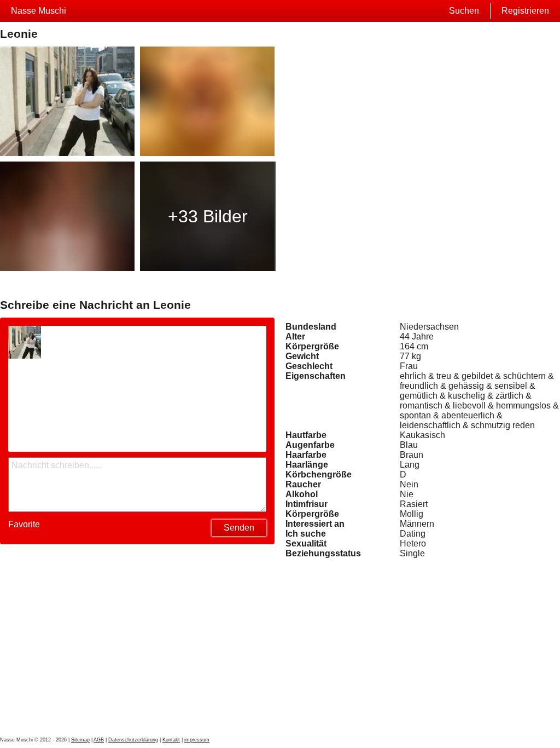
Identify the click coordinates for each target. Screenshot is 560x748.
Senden (239, 527)
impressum (196, 740)
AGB (99, 740)
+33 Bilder (208, 216)
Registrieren (525, 10)
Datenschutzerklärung (133, 740)
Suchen (464, 10)
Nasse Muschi (38, 10)
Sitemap (80, 740)
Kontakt (171, 740)
